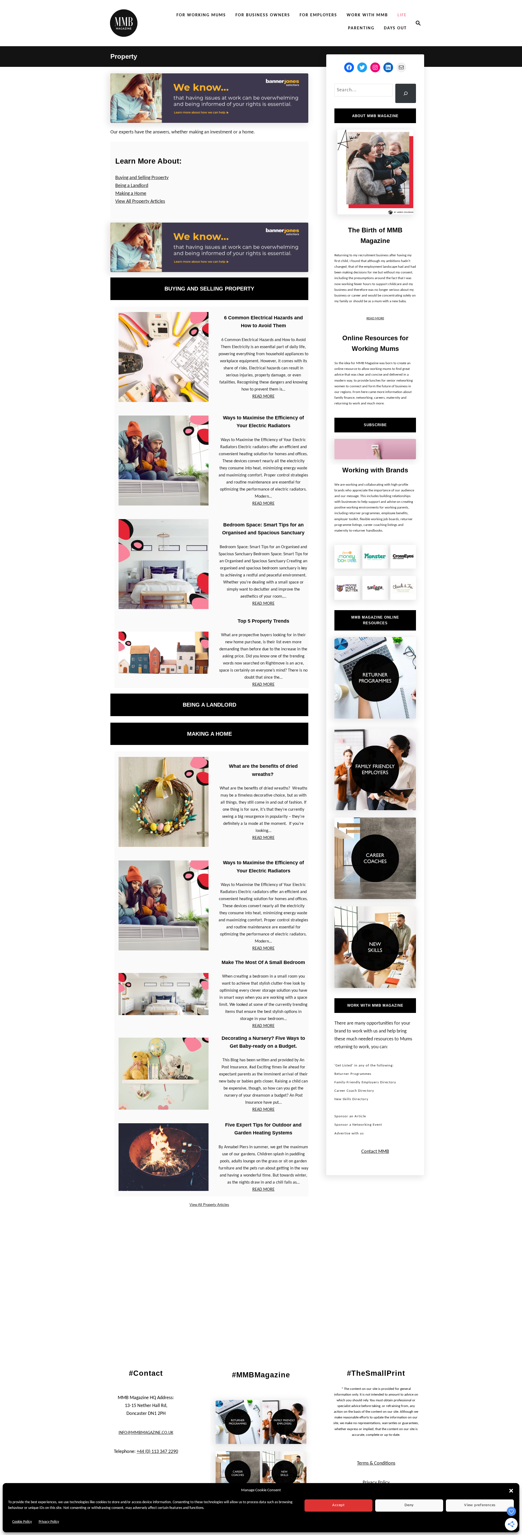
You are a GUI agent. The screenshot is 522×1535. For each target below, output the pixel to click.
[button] (511, 1490)
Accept (338, 1505)
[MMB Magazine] (123, 23)
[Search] (405, 93)
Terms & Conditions (376, 1463)
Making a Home (130, 193)
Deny (409, 1505)
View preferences (480, 1505)
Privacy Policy (49, 1522)
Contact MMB (375, 1151)
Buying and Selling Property (142, 177)
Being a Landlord (131, 185)
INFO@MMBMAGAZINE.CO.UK (146, 1433)
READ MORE (263, 396)
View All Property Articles (140, 201)
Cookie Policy (22, 1522)
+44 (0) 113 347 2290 (157, 1451)
